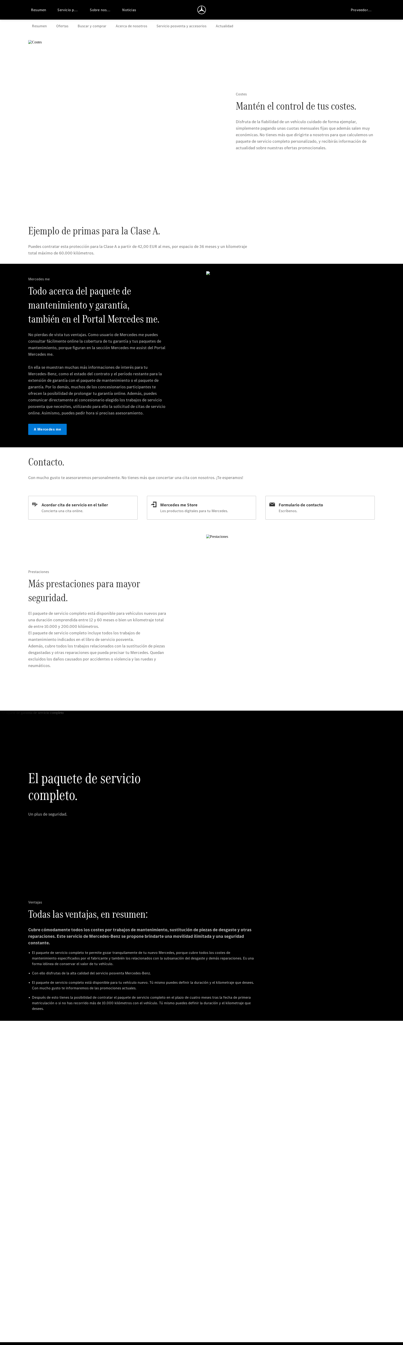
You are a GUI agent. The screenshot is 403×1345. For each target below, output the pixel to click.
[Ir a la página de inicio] (201, 9)
